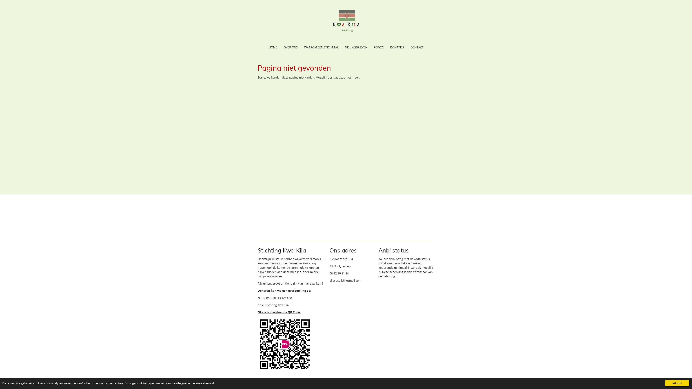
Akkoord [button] (677, 383)
